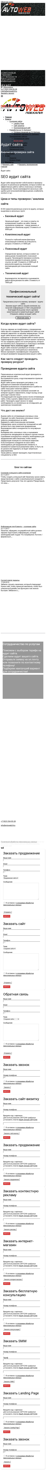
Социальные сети (16, 43)
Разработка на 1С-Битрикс (11, 747)
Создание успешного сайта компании (16, 473)
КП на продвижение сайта (19, 66)
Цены (7, 47)
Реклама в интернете (9, 743)
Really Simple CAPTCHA (28, 1120)
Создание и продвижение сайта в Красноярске (20, 827)
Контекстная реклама (18, 41)
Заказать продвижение (28, 165)
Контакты (9, 60)
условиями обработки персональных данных (18, 904)
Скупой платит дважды (10, 580)
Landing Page (19, 28)
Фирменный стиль (16, 45)
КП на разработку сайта (18, 64)
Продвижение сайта (9, 728)
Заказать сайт (8, 165)
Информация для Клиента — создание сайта (18, 527)
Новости (12, 56)
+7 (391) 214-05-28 (8, 73)
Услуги (7, 19)
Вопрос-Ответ (15, 58)
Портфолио (9, 49)
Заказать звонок (7, 93)
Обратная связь (7, 2)
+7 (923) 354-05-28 (8, 796)
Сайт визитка (19, 30)
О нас (7, 51)
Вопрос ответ (6, 770)
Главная (8, 17)
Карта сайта (5, 773)
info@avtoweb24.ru (8, 81)
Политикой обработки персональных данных (19, 842)
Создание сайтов (7, 739)
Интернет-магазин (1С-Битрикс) (26, 36)
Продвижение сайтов (18, 38)
